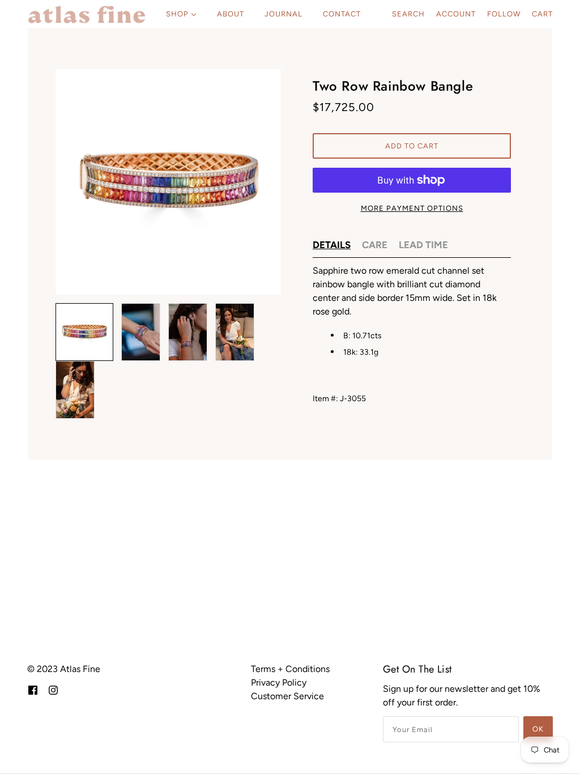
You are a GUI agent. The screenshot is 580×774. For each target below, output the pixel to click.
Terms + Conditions (290, 669)
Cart (542, 14)
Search (408, 14)
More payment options (412, 208)
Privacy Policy (278, 682)
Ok (538, 729)
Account (456, 14)
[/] (86, 14)
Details (332, 244)
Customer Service (287, 696)
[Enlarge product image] (168, 182)
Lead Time (423, 244)
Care (374, 244)
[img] (33, 689)
